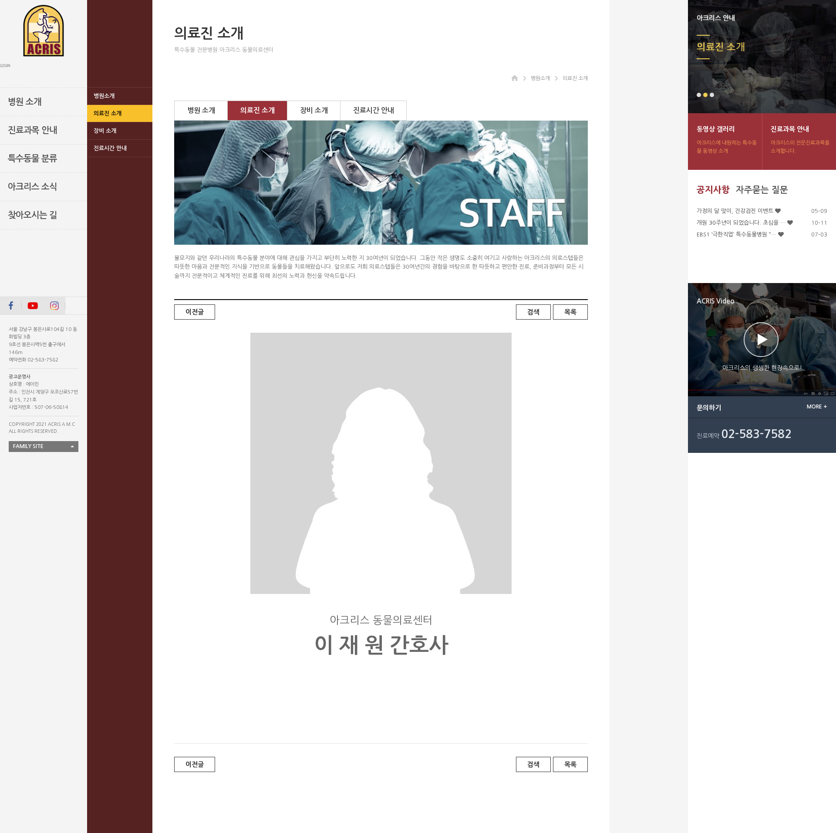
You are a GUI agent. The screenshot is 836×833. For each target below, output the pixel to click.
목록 (570, 312)
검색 (533, 312)
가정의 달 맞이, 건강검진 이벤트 (735, 211)
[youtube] (33, 305)
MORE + (817, 406)
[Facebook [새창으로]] (11, 305)
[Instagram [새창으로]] (54, 305)
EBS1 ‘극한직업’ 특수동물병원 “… (736, 234)
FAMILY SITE (28, 446)
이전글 (194, 312)
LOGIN (5, 65)
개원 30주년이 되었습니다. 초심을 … (741, 223)
